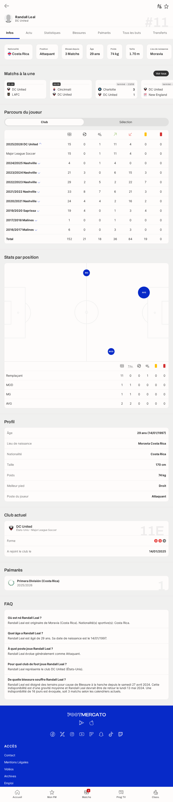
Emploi (8, 783)
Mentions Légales (16, 762)
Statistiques (52, 32)
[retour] (6, 6)
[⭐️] (166, 6)
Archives (10, 776)
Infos (10, 32)
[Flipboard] (91, 734)
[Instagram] (72, 734)
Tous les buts (132, 32)
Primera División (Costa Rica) (38, 581)
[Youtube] (81, 734)
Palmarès (104, 32)
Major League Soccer (20, 153)
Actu (29, 32)
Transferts (160, 32)
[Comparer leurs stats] (159, 6)
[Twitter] (62, 734)
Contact (9, 755)
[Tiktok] (111, 734)
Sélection (125, 122)
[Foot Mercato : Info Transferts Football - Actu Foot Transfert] (86, 714)
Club (44, 122)
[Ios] (91, 723)
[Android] (81, 723)
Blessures (79, 32)
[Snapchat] (101, 734)
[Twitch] (120, 734)
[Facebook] (52, 734)
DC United (21, 20)
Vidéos (9, 769)
